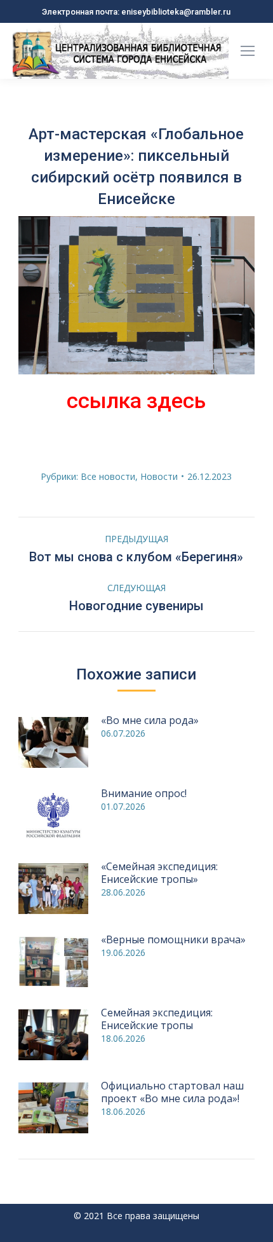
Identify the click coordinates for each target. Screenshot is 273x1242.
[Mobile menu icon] (247, 51)
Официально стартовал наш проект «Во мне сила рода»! (172, 1092)
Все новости (108, 476)
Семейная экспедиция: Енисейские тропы (157, 1019)
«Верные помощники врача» (173, 939)
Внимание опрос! (144, 793)
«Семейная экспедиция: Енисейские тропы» (159, 872)
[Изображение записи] (53, 742)
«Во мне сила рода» (150, 720)
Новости (159, 476)
